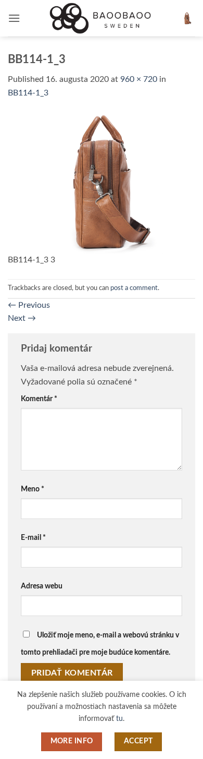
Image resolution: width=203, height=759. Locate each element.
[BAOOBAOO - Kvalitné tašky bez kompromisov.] (101, 18)
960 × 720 (138, 79)
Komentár (39, 399)
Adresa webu (41, 586)
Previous (29, 305)
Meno (32, 489)
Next (22, 318)
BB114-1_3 (28, 93)
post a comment (134, 288)
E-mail (33, 537)
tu (119, 718)
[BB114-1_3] (101, 182)
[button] (14, 18)
